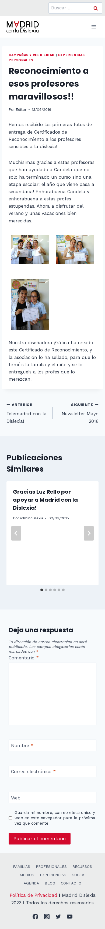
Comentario (24, 657)
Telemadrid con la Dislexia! (26, 413)
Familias (21, 866)
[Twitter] (58, 917)
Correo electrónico (33, 771)
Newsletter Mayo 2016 (80, 413)
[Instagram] (47, 917)
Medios (27, 875)
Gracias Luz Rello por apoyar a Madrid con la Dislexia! (45, 500)
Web (15, 798)
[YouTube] (70, 917)
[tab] (41, 590)
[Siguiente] (89, 533)
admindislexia (31, 518)
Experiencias (53, 875)
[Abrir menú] (94, 27)
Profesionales (51, 866)
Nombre (22, 745)
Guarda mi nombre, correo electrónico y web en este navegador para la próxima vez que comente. (55, 818)
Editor (21, 109)
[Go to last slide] (16, 533)
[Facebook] (35, 917)
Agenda (31, 883)
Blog (50, 883)
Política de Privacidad (33, 895)
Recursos (82, 866)
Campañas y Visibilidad (32, 55)
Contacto (71, 883)
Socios (79, 875)
